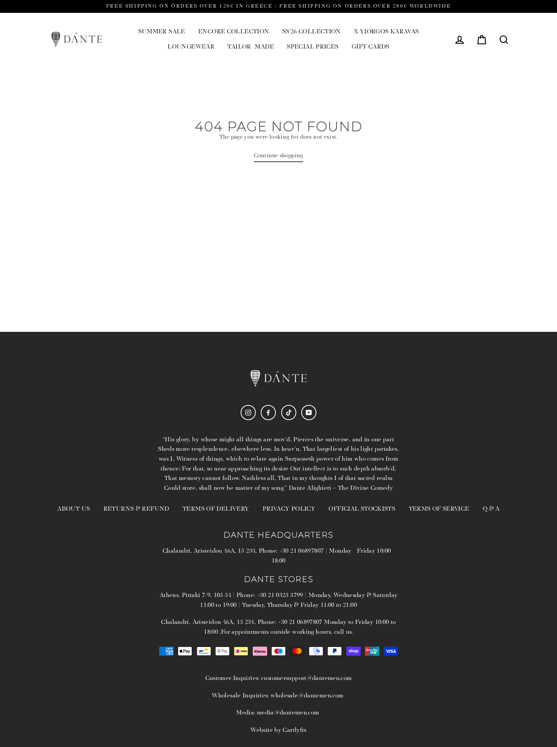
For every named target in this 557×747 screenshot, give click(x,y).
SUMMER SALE (161, 32)
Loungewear (190, 47)
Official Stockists (362, 509)
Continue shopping (278, 156)
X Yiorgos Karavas (386, 32)
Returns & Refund (136, 509)
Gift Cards (371, 47)
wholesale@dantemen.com (307, 696)
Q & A (491, 509)
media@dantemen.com (288, 713)
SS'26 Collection (311, 32)
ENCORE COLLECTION (233, 32)
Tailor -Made (250, 47)
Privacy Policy (289, 509)
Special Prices (312, 47)
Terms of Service (439, 509)
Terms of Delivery (216, 509)
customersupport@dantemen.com (306, 678)
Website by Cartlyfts (278, 730)
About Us (73, 509)
